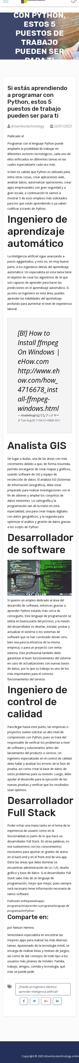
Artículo (46, 71)
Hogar (32, 71)
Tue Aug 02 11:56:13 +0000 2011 (40, 420)
